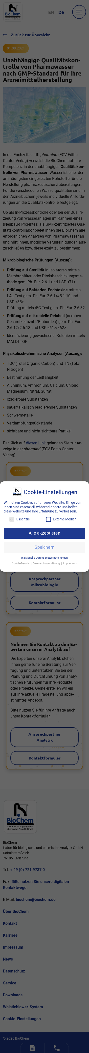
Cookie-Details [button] (21, 563)
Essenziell (23, 519)
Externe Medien (64, 519)
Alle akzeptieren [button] (44, 533)
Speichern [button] (44, 547)
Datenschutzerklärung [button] (47, 563)
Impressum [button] (70, 563)
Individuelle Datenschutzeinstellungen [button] (44, 557)
